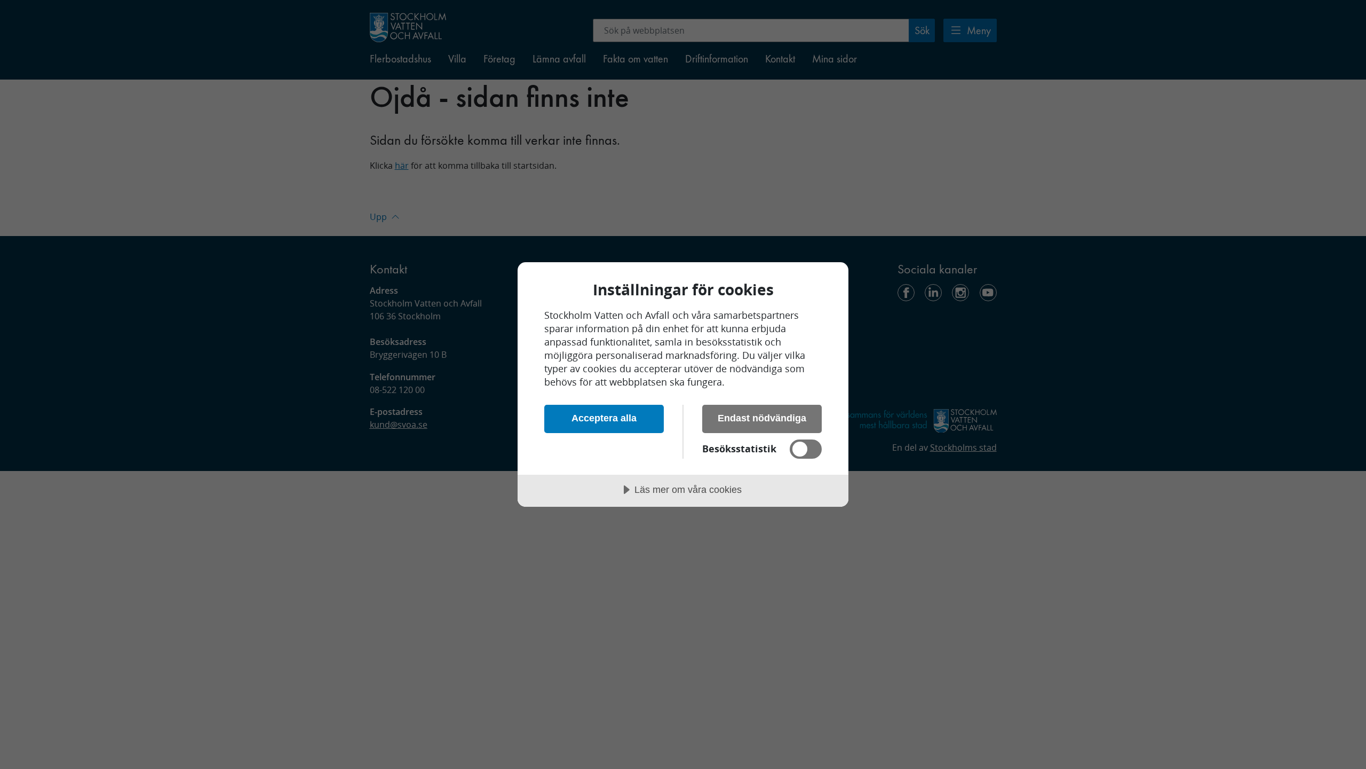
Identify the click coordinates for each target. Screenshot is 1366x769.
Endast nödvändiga (762, 418)
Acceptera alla (604, 418)
